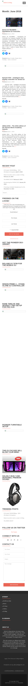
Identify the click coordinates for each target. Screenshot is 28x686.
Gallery (5, 608)
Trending (4, 59)
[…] (12, 48)
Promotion (16, 156)
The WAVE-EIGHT (8, 179)
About (4, 603)
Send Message (14, 584)
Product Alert (18, 58)
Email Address (14, 212)
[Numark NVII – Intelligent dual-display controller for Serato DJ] (14, 70)
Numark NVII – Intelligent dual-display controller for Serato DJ (13, 78)
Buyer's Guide (10, 58)
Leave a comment (12, 59)
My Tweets (14, 532)
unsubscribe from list (14, 238)
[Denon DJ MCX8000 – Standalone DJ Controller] (14, 22)
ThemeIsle (20, 682)
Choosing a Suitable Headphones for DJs (14, 187)
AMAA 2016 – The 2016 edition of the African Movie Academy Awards (14, 127)
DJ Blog (5, 611)
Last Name (14, 224)
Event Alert (10, 156)
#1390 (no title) (7, 601)
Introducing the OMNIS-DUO (11, 182)
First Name (14, 218)
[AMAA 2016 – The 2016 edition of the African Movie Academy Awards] (14, 118)
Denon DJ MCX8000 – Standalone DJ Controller (11, 30)
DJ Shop (5, 606)
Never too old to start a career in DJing (14, 174)
